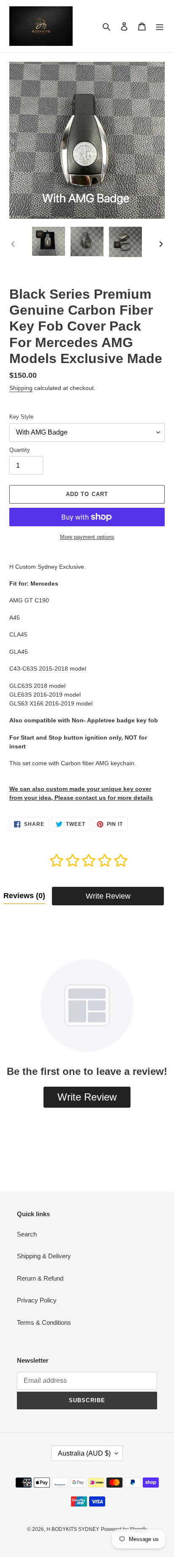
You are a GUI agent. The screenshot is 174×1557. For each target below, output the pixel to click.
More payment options (87, 537)
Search (27, 1234)
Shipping (21, 388)
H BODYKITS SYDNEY (72, 1529)
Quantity (19, 450)
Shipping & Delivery (44, 1256)
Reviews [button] (24, 895)
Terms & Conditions (44, 1322)
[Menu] (160, 26)
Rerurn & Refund (40, 1278)
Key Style (21, 417)
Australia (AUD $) (84, 1453)
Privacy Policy (37, 1300)
